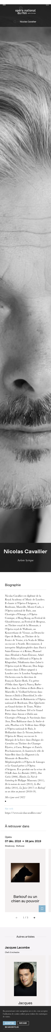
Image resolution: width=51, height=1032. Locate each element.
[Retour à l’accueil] (25, 11)
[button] (4, 4)
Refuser (23, 1023)
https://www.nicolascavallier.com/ (23, 813)
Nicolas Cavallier (28, 21)
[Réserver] (42, 908)
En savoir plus (12, 1027)
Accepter (9, 1023)
